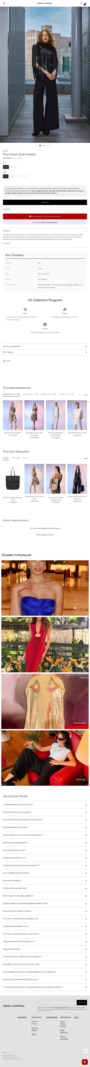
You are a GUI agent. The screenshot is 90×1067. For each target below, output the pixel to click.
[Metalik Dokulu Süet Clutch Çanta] (34, 479)
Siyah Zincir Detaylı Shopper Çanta (12, 498)
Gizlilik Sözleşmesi (64, 1031)
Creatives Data (13, 1057)
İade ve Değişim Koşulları (63, 1023)
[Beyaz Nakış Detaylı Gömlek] (77, 415)
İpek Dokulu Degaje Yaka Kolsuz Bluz (34, 434)
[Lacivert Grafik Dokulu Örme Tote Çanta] (77, 479)
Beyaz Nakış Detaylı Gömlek (77, 433)
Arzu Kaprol (10, 1055)
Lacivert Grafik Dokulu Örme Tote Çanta (77, 497)
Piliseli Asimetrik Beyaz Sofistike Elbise (55, 434)
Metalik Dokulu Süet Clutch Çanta (34, 497)
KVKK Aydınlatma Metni (60, 1007)
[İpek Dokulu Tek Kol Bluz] (13, 415)
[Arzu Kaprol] (45, 3)
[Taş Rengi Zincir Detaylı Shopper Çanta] (56, 479)
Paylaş (8, 361)
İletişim (34, 1034)
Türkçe (4, 1052)
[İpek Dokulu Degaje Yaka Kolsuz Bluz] (34, 415)
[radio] (6, 167)
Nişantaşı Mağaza (35, 1029)
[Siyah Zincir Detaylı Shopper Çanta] (13, 479)
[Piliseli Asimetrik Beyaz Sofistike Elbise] (56, 415)
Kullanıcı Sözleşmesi (64, 1037)
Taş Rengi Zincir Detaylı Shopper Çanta (55, 498)
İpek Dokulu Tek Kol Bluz (12, 433)
